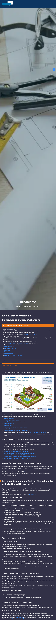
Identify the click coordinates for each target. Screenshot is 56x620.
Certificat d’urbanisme (9, 418)
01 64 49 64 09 (19, 617)
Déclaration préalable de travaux (11, 420)
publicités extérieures (24, 343)
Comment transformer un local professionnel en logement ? (18, 458)
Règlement (7, 350)
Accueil (17, 306)
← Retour (6, 4)
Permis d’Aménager (8, 425)
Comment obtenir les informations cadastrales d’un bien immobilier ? (20, 456)
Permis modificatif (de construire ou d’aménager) (15, 427)
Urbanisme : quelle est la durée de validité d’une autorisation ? (18, 455)
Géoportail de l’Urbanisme (30, 334)
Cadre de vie (31, 306)
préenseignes (13, 343)
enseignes (7, 343)
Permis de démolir (8, 429)
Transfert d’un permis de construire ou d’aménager (16, 430)
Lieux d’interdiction (8, 353)
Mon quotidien (23, 306)
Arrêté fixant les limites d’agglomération (13, 355)
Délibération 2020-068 (9, 346)
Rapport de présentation (10, 348)
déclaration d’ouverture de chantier (38, 432)
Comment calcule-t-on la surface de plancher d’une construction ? (19, 453)
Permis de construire (9, 423)
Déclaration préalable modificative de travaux (14, 421)
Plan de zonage (8, 352)
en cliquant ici (32, 494)
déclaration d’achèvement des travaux (21, 434)
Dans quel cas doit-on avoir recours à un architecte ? (16, 451)
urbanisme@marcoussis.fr (18, 619)
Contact (26, 472)
